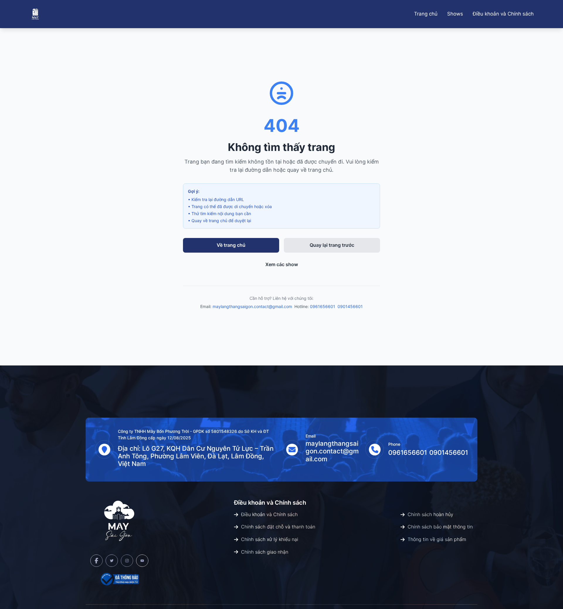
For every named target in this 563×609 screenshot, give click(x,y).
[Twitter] (112, 560)
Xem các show (281, 264)
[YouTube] (142, 560)
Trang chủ (425, 14)
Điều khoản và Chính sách (503, 14)
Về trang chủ (231, 245)
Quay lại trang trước (332, 245)
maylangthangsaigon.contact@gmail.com (252, 306)
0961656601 (322, 306)
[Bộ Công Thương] (119, 579)
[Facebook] (96, 560)
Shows (455, 14)
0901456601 (350, 306)
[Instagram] (127, 560)
